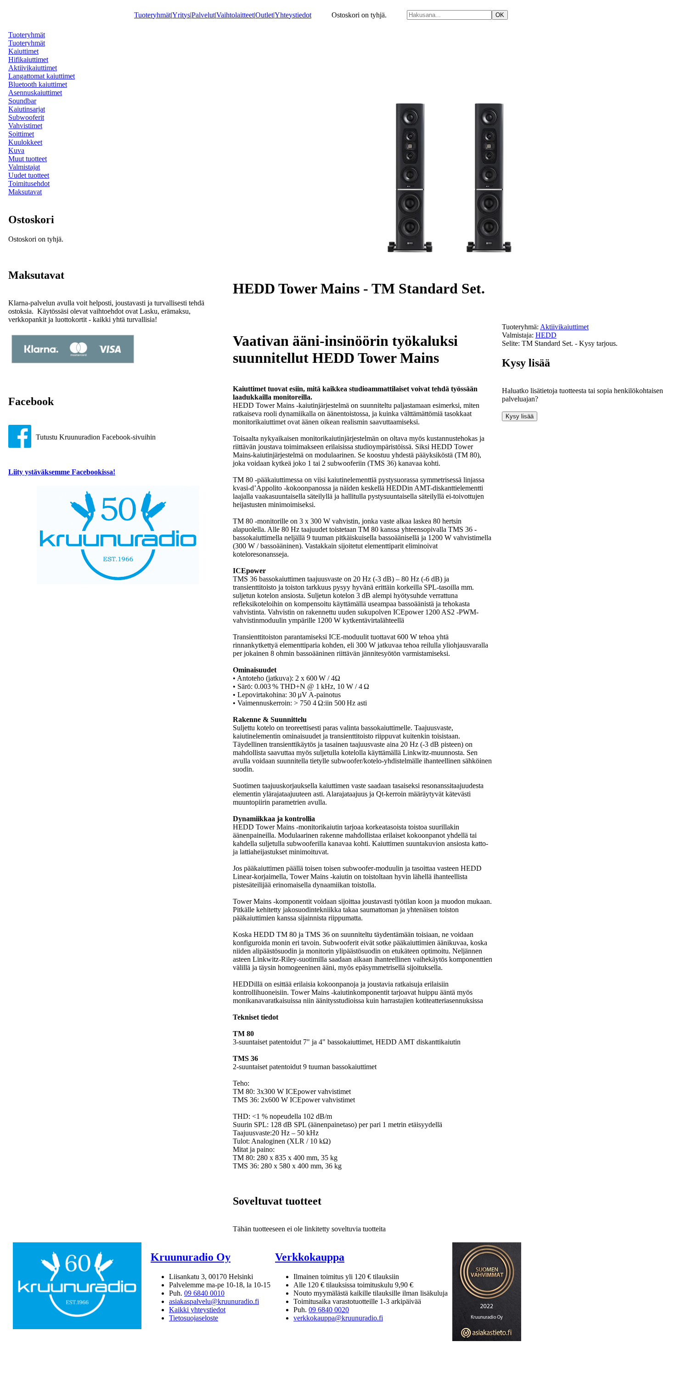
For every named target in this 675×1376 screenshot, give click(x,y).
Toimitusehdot (29, 183)
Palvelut (203, 15)
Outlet (264, 15)
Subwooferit (26, 117)
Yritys (181, 15)
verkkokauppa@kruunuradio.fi (338, 1318)
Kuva (16, 150)
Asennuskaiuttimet (35, 92)
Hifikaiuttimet (28, 59)
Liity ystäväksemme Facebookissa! (61, 472)
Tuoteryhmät (152, 15)
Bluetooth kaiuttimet (37, 84)
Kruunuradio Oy (191, 1257)
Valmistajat (24, 167)
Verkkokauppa (309, 1257)
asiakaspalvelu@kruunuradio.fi (214, 1301)
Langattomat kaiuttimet (41, 76)
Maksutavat (25, 192)
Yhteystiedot (293, 15)
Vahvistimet (25, 126)
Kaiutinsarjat (26, 109)
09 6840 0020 (329, 1310)
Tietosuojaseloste (193, 1318)
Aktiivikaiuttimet (32, 68)
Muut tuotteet (27, 159)
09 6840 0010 (204, 1293)
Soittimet (21, 134)
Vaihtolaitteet (235, 15)
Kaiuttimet (23, 51)
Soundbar (22, 101)
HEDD (546, 335)
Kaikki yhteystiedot (197, 1310)
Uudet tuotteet (28, 175)
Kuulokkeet (25, 142)
